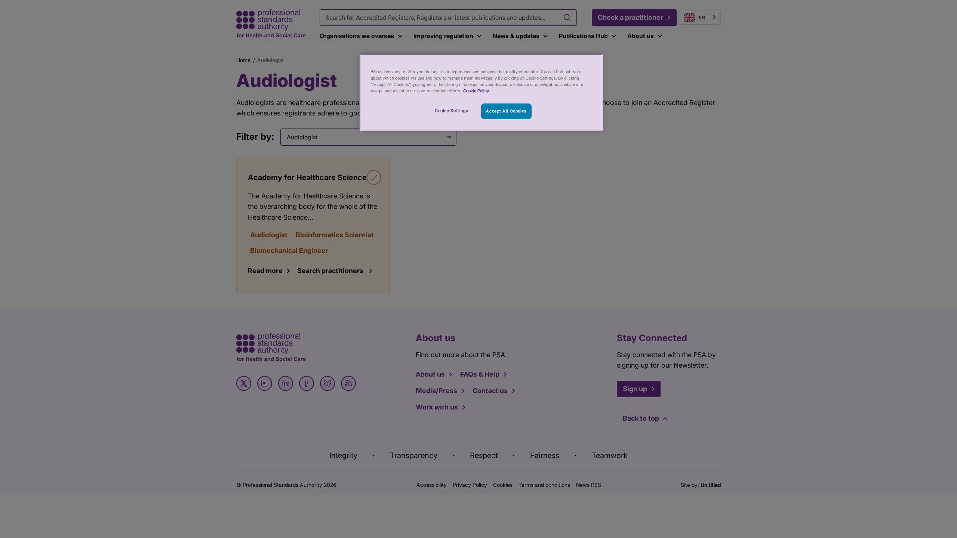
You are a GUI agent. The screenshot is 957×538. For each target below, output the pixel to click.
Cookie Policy (476, 90)
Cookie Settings (451, 110)
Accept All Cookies (506, 111)
